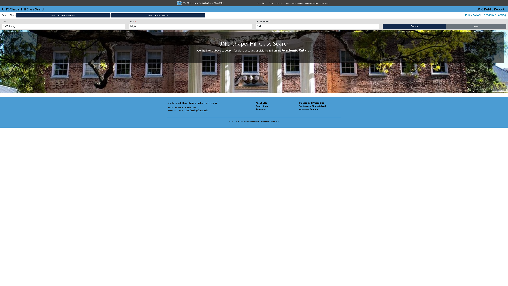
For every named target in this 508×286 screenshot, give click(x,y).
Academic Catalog (495, 15)
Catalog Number (263, 21)
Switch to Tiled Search (158, 15)
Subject (132, 21)
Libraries (279, 3)
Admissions (262, 106)
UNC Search (325, 3)
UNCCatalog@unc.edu (196, 110)
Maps (288, 3)
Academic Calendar (309, 109)
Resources (261, 109)
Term (4, 21)
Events (271, 3)
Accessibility (261, 3)
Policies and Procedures (311, 102)
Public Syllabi (473, 15)
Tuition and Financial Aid (312, 106)
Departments (297, 3)
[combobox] (63, 26)
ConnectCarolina (311, 3)
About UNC (261, 102)
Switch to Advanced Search (63, 15)
